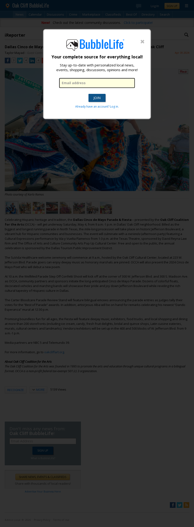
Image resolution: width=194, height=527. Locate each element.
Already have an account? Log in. (97, 107)
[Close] (142, 42)
